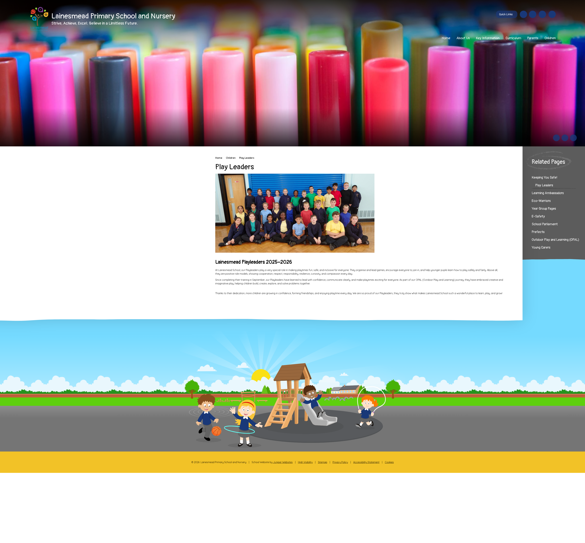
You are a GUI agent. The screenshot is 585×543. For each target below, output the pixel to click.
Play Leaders (246, 157)
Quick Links (505, 14)
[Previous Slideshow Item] (556, 137)
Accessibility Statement (366, 462)
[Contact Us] (532, 14)
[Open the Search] (552, 14)
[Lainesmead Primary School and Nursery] (39, 19)
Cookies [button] (389, 462)
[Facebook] (523, 14)
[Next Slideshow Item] (565, 137)
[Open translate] (542, 14)
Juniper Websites (283, 462)
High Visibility (305, 462)
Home (218, 157)
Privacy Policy (340, 462)
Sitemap (322, 462)
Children (231, 157)
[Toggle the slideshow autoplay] (573, 137)
